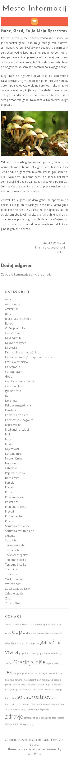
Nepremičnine (13, 458)
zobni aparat (58, 717)
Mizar (8, 439)
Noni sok (10, 463)
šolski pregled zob (25, 724)
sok (20, 697)
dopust (21, 631)
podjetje (57, 680)
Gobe (8, 376)
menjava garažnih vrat (23, 673)
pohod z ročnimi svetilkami (17, 684)
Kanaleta (10, 410)
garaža (36, 643)
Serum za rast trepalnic (19, 531)
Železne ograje (14, 593)
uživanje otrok (36, 704)
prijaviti (47, 274)
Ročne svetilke (14, 516)
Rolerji (9, 521)
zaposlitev (44, 709)
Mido (8, 434)
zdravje (14, 716)
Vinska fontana (14, 579)
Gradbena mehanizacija (19, 381)
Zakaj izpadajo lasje (17, 588)
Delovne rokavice (15, 343)
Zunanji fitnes (13, 603)
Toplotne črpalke (15, 564)
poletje (34, 684)
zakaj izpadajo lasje (30, 709)
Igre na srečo (13, 391)
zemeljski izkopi (31, 717)
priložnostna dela (30, 689)
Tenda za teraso (15, 550)
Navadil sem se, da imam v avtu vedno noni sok (50, 247)
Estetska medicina (16, 362)
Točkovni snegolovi (16, 555)
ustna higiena (22, 704)
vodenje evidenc (50, 704)
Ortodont (11, 468)
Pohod (9, 492)
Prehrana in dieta (15, 507)
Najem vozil (12, 449)
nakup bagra (41, 673)
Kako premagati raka (18, 405)
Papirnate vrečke (15, 473)
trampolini (10, 704)
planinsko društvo (45, 680)
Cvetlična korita (14, 333)
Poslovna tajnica (15, 497)
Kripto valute (13, 425)
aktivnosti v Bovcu (13, 624)
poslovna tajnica (45, 684)
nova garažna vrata (19, 680)
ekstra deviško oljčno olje (42, 633)
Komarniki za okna (16, 415)
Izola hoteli (12, 400)
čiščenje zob (10, 724)
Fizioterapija (12, 367)
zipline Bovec (45, 717)
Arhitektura (12, 309)
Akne (8, 299)
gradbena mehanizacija (51, 653)
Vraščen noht (13, 584)
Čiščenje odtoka (15, 328)
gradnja (8, 663)
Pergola (9, 482)
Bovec (9, 323)
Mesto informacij (34, 8)
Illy (6, 396)
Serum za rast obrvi (17, 526)
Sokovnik (10, 540)
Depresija (11, 347)
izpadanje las (52, 663)
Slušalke (10, 535)
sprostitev (38, 697)
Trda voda (11, 574)
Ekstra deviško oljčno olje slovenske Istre (30, 357)
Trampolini (11, 569)
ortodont (32, 680)
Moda (8, 444)
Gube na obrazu (15, 386)
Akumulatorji (13, 304)
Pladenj (9, 487)
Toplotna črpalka (15, 560)
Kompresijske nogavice (19, 420)
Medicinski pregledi (17, 429)
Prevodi (9, 511)
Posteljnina (12, 502)
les (8, 672)
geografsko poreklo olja (29, 653)
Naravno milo (13, 453)
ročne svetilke (44, 689)
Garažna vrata (13, 372)
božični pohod (34, 624)
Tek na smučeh (14, 545)
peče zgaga (12, 478)
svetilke (54, 698)
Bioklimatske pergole (18, 318)
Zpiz (8, 598)
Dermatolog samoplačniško (22, 352)
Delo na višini (13, 338)
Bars (8, 314)
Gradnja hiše (29, 662)
